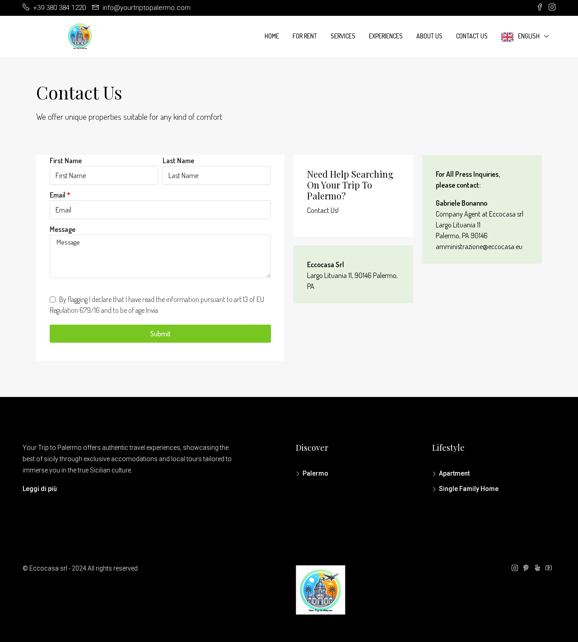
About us (429, 36)
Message (62, 229)
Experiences (386, 36)
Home (272, 36)
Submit (160, 333)
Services (343, 36)
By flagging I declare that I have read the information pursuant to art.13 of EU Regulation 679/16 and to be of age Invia (157, 305)
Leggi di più (40, 488)
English (529, 36)
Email (57, 194)
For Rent (305, 36)
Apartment (454, 473)
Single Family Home (469, 488)
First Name (66, 160)
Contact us (472, 36)
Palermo (315, 473)
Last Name (178, 160)
